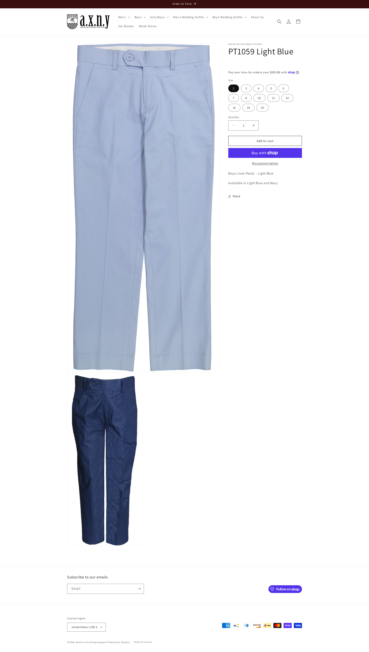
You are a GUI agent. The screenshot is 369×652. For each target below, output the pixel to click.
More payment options (265, 163)
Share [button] (236, 196)
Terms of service (143, 641)
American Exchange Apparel (91, 642)
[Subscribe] (139, 589)
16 (234, 107)
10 (259, 98)
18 (248, 107)
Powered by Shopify (119, 642)
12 (273, 98)
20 (262, 107)
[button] (124, 17)
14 (287, 98)
